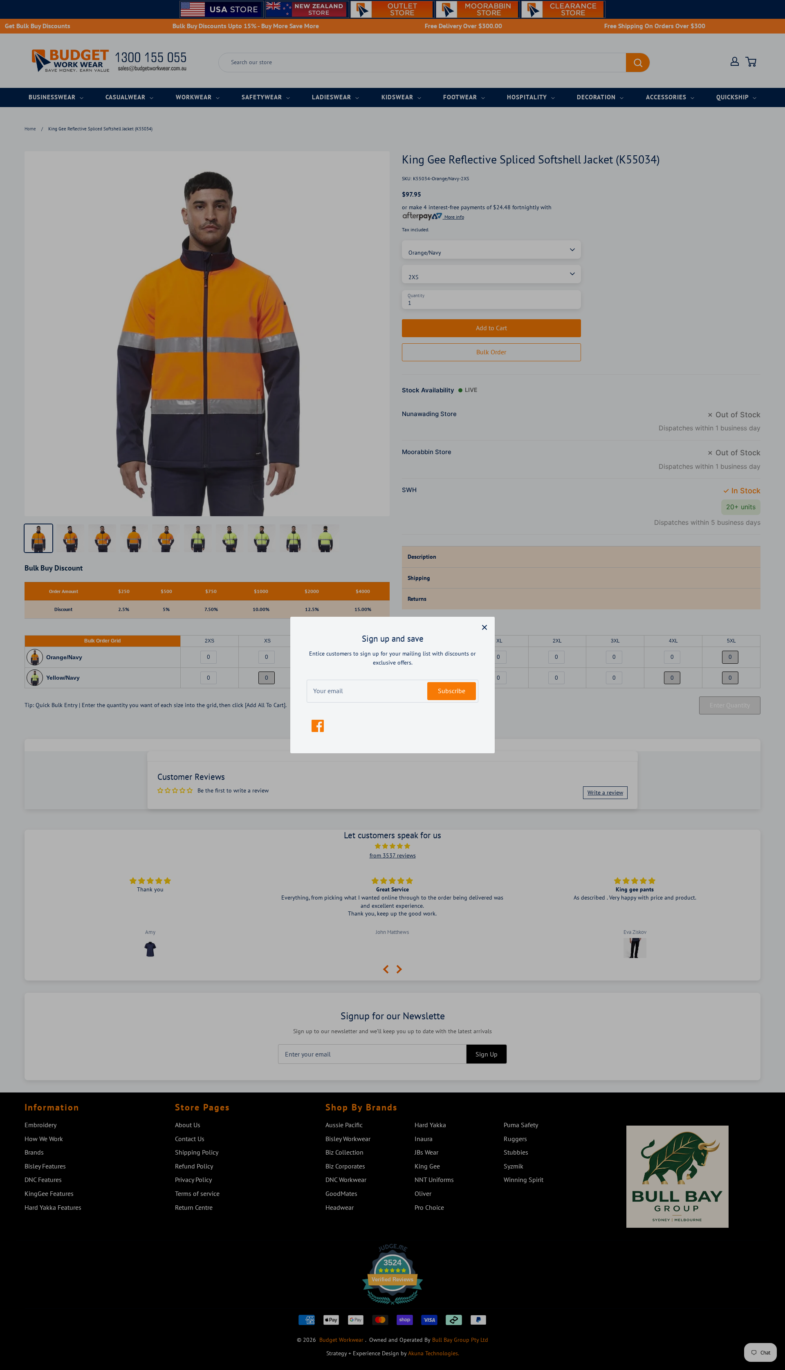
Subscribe (451, 691)
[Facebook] (318, 726)
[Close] (484, 627)
